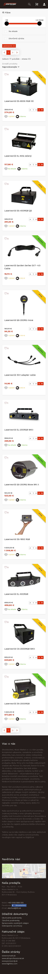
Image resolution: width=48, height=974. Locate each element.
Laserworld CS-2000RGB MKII (19, 649)
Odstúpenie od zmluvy (12, 926)
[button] (10, 4)
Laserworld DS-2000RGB (17, 703)
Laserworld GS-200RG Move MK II (21, 484)
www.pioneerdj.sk (9, 961)
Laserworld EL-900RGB (16, 594)
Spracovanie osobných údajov (15, 923)
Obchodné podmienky (12, 918)
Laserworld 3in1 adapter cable (20, 375)
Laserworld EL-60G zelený (17, 156)
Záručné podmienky (11, 920)
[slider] (7, 23)
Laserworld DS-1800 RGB (17, 539)
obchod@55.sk (14, 908)
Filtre (7, 12)
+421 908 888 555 (16, 903)
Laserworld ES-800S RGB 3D (19, 101)
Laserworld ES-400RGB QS (18, 210)
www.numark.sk (8, 956)
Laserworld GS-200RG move (18, 320)
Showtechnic (21, 905)
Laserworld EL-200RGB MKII (18, 429)
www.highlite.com (9, 964)
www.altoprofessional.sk (13, 958)
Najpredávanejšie (9, 67)
